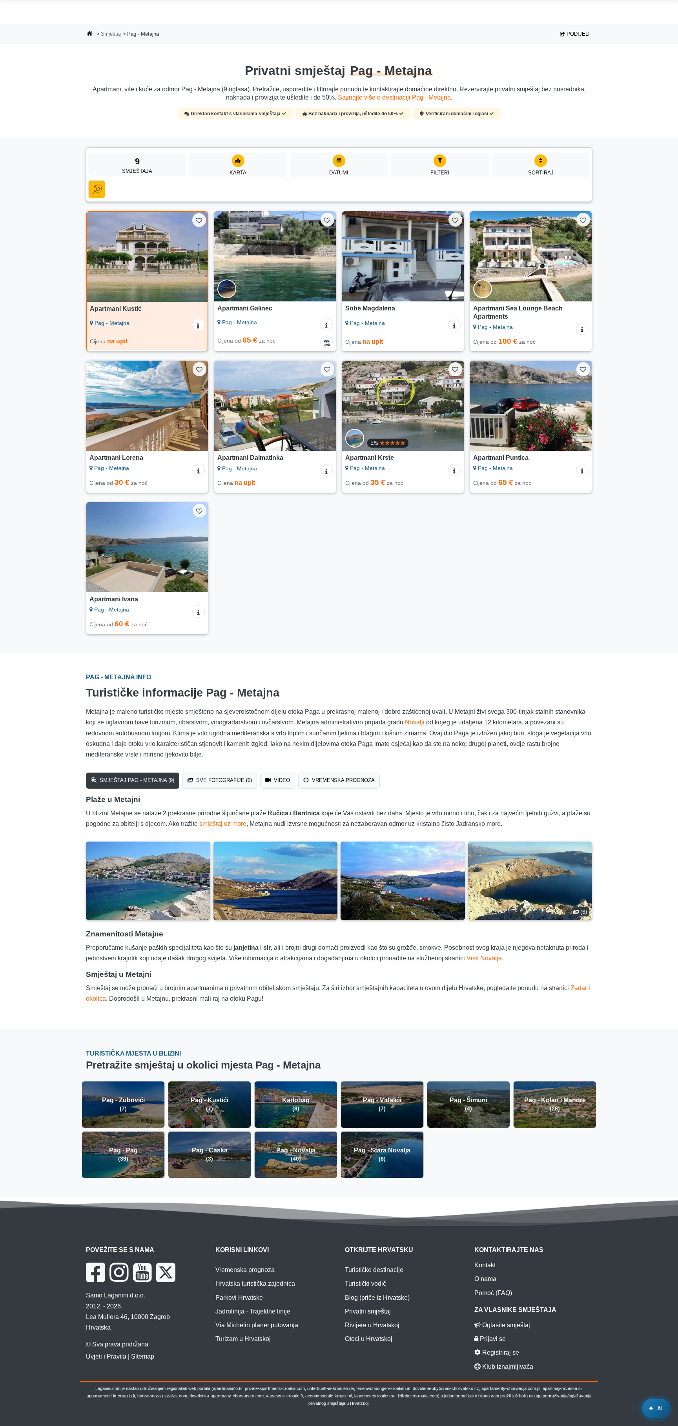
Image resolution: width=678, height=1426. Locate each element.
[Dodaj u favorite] (199, 220)
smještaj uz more (222, 823)
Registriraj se (500, 1352)
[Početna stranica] (90, 34)
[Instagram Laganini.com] (118, 1272)
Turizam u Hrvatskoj (243, 1338)
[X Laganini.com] (165, 1272)
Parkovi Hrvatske (239, 1297)
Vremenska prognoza (342, 780)
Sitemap (142, 1356)
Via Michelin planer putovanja (256, 1325)
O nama (485, 1278)
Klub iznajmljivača (507, 1366)
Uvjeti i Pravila (106, 1356)
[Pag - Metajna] (148, 881)
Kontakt (485, 1265)
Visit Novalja (484, 958)
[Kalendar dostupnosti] (326, 342)
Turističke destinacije (374, 1269)
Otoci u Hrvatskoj (368, 1338)
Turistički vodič (365, 1283)
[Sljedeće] (194, 257)
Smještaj (111, 34)
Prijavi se (492, 1338)
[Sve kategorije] (96, 189)
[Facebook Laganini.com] (95, 1272)
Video (281, 780)
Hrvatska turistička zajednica (255, 1283)
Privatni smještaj (368, 1311)
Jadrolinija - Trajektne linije (252, 1311)
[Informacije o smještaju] (198, 325)
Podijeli (577, 34)
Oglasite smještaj (505, 1325)
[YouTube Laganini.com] (142, 1272)
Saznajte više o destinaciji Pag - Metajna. (395, 97)
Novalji (415, 722)
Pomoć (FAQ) (493, 1293)
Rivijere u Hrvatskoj (372, 1325)
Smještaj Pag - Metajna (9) (136, 780)
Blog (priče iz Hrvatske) (377, 1297)
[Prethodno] (100, 257)
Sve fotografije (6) (223, 780)
